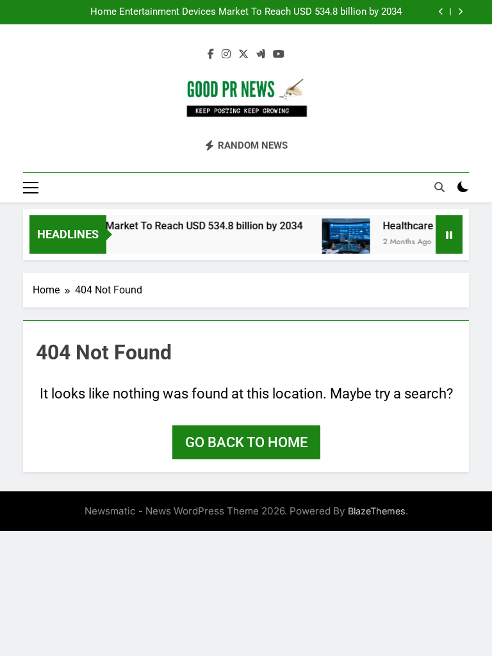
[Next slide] (460, 11)
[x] (243, 54)
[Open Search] (439, 187)
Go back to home (246, 442)
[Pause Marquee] (449, 234)
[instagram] (226, 54)
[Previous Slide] (441, 11)
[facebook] (211, 54)
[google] (260, 54)
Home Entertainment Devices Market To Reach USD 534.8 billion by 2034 (246, 12)
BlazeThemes (377, 510)
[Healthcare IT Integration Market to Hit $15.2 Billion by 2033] (341, 242)
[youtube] (278, 54)
